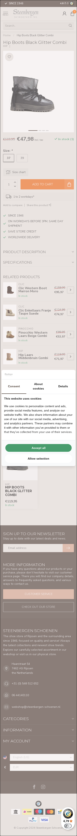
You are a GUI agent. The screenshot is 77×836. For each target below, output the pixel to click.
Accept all (39, 448)
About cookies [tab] (38, 386)
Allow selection (38, 458)
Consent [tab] (14, 386)
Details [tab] (63, 386)
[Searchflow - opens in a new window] (68, 374)
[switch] (68, 826)
